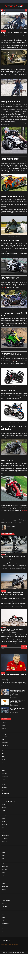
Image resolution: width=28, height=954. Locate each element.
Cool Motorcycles (17, 519)
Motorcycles (3, 30)
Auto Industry (5, 742)
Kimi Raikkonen (5, 835)
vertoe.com (24, 510)
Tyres (3, 920)
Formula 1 (3, 672)
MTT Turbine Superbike (15, 162)
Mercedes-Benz (5, 861)
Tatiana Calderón (6, 900)
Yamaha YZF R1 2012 (14, 360)
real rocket (18, 437)
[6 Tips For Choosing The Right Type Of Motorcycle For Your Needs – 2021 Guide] (14, 581)
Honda (3, 810)
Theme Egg (22, 952)
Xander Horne (13, 632)
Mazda (3, 855)
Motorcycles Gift (21, 520)
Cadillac (4, 759)
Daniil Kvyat (4, 773)
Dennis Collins (5, 776)
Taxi (3, 903)
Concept (4, 770)
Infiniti (3, 818)
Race (3, 880)
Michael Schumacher (7, 864)
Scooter (3, 892)
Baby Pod (4, 748)
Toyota (3, 912)
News (3, 875)
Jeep (3, 827)
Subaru (3, 897)
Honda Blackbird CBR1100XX (11, 520)
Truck (3, 914)
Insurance (4, 821)
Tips (3, 909)
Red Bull (3, 883)
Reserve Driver (5, 886)
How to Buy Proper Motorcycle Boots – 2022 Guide (13, 557)
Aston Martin (5, 736)
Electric (3, 784)
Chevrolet (4, 768)
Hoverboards (5, 813)
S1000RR (2, 397)
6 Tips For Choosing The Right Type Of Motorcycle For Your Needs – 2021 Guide (12, 593)
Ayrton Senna (5, 745)
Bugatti (3, 756)
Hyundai (4, 816)
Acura (3, 725)
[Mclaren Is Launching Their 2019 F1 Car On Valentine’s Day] (5, 702)
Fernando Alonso (5, 793)
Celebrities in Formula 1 (7, 765)
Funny (3, 804)
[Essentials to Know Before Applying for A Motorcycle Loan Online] (14, 617)
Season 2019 (4, 895)
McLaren (4, 858)
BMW (3, 753)
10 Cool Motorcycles (9, 519)
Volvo (3, 931)
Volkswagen (4, 928)
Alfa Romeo (4, 731)
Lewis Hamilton (5, 847)
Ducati (10, 467)
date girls (7, 123)
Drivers (3, 782)
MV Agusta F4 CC (9, 522)
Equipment (4, 787)
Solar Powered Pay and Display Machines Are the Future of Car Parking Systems (17, 691)
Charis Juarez (13, 559)
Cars (3, 762)
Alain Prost (4, 728)
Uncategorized (5, 923)
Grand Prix (4, 807)
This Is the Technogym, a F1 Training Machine (24, 646)
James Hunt (4, 824)
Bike (3, 751)
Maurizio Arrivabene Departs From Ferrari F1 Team (13, 675)
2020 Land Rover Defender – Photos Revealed (18, 709)
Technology (4, 906)
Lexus (3, 849)
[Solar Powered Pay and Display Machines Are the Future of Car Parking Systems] (5, 692)
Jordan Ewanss (12, 35)
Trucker (3, 917)
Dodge (3, 779)
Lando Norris (4, 844)
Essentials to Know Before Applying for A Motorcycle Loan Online (12, 629)
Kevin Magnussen (6, 832)
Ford (3, 796)
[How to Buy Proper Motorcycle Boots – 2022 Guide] (14, 544)
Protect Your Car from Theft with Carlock (4, 646)
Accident (4, 722)
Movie (3, 872)
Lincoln (3, 852)
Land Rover (4, 841)
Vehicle (3, 926)
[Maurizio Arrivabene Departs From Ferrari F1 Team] (14, 662)
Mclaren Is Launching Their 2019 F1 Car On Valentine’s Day (18, 701)
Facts (3, 790)
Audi (3, 739)
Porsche (4, 878)
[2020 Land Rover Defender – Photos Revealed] (5, 710)
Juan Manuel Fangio (6, 830)
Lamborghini (4, 838)
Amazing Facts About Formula (9, 734)
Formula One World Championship (10, 801)
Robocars (4, 889)
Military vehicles (5, 866)
